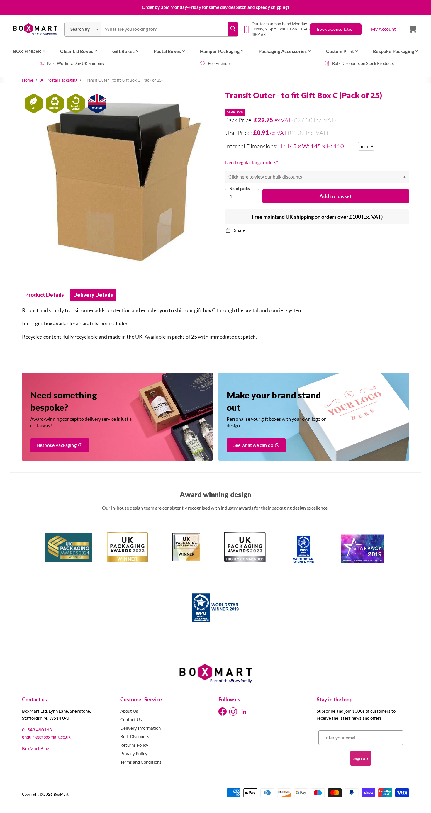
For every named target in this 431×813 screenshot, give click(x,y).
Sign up (360, 758)
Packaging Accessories (283, 51)
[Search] (233, 29)
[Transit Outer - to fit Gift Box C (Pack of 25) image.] (119, 187)
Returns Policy (134, 745)
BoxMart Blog (35, 748)
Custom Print (340, 51)
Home (27, 80)
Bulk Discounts (134, 736)
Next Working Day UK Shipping (75, 63)
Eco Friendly (219, 63)
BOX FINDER (27, 51)
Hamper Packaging (220, 51)
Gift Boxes (123, 51)
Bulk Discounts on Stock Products (363, 63)
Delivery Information (140, 728)
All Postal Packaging (58, 80)
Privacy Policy (133, 753)
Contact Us (131, 719)
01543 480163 (37, 729)
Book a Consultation (336, 29)
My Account (383, 29)
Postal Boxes (167, 51)
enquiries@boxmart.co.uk (46, 736)
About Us (129, 711)
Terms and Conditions (141, 762)
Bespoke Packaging (393, 51)
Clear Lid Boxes (76, 51)
